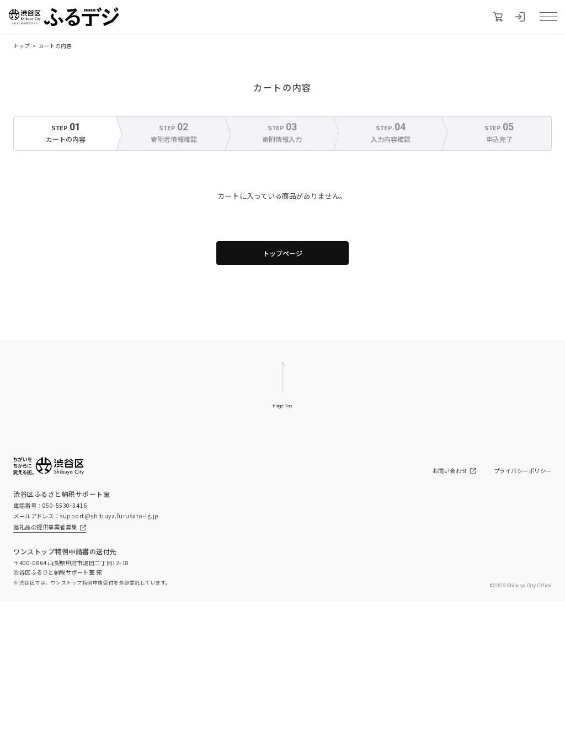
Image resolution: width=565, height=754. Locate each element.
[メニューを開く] (548, 16)
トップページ (282, 253)
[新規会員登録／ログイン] (520, 16)
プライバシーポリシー (523, 470)
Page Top (282, 405)
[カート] (498, 16)
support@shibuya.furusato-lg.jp (109, 516)
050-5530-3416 (64, 505)
